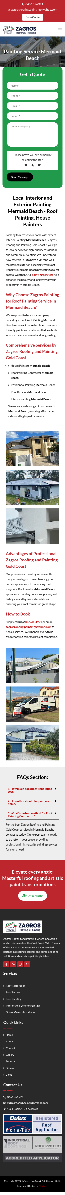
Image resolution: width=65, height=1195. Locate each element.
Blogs (9, 1074)
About (9, 1041)
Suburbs (10, 1061)
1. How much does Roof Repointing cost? (30, 790)
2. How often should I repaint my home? (28, 802)
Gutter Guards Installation (21, 1012)
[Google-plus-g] (13, 964)
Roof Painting (14, 998)
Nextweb (43, 1186)
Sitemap (10, 1067)
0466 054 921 (34, 4)
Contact (10, 1048)
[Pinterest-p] (27, 964)
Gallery (10, 1054)
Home (9, 1034)
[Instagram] (20, 964)
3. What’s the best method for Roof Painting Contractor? (30, 815)
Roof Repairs (13, 992)
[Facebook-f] (6, 964)
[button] (60, 30)
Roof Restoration (16, 985)
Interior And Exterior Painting (23, 1005)
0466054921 (33, 622)
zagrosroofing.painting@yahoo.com (34, 9)
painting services (42, 274)
